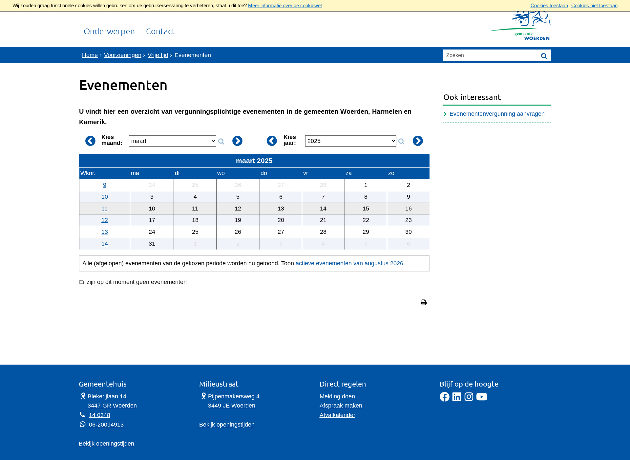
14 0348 (99, 415)
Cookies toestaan (549, 5)
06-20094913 (106, 424)
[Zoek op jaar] (401, 142)
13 (104, 232)
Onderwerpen (109, 31)
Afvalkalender (337, 415)
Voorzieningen (122, 55)
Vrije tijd (158, 55)
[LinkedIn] (457, 399)
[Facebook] (445, 399)
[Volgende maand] (237, 141)
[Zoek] (544, 55)
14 (104, 243)
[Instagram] (469, 399)
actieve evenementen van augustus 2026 (349, 263)
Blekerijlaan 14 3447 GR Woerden (108, 400)
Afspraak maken (341, 405)
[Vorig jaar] (272, 141)
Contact (160, 31)
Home (90, 55)
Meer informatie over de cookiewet (285, 5)
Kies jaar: (290, 140)
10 (104, 196)
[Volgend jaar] (418, 141)
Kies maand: (111, 140)
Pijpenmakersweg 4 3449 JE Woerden (229, 400)
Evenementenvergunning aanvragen (497, 113)
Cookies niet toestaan (594, 5)
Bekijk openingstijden (106, 443)
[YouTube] (481, 399)
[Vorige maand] (90, 141)
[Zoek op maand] (221, 142)
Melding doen (337, 396)
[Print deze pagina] (424, 303)
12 (104, 220)
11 (104, 208)
